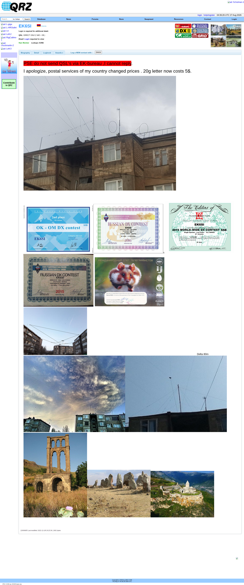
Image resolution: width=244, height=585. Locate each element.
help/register (209, 15)
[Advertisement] (127, 558)
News (68, 19)
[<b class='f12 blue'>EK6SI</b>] (226, 47)
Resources (178, 19)
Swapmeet (148, 19)
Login (234, 19)
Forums (95, 19)
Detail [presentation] (36, 53)
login (200, 15)
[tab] (25, 53)
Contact (207, 19)
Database (41, 19)
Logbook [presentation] (47, 53)
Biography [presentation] (25, 53)
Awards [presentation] (59, 53)
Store (121, 19)
